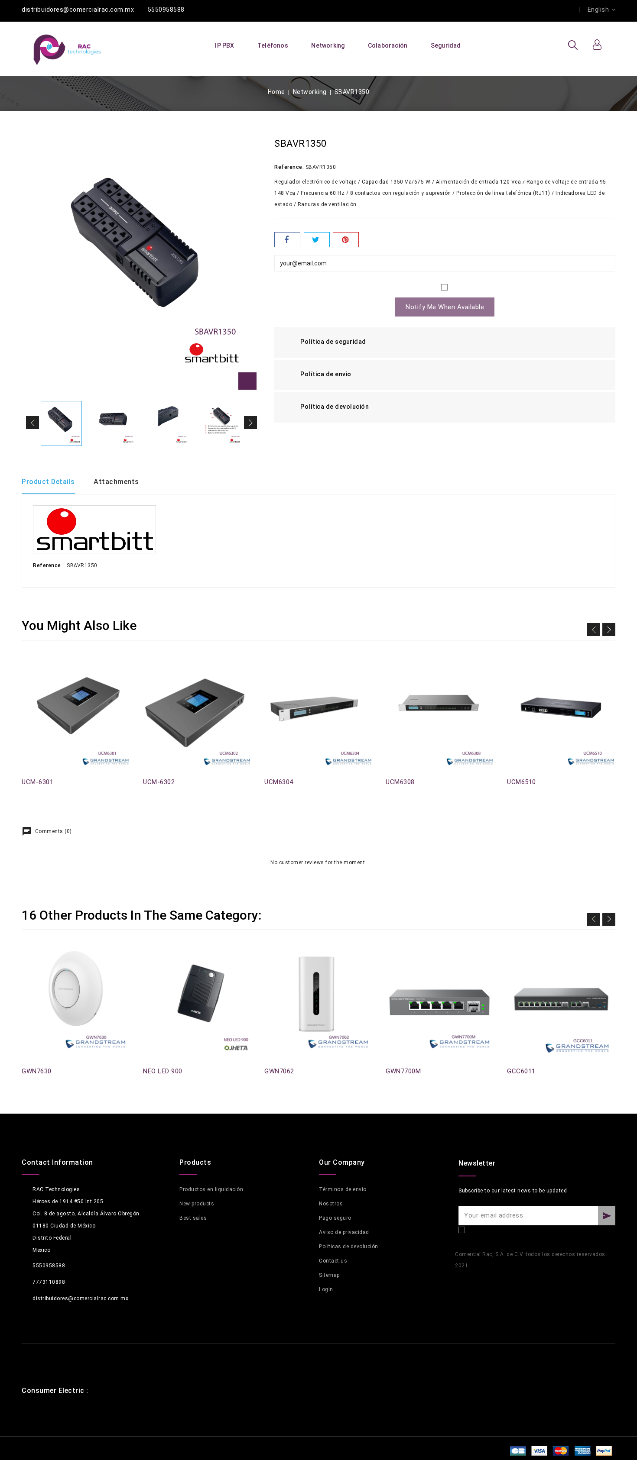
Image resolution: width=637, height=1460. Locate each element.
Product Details (48, 482)
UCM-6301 (37, 782)
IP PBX (224, 45)
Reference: (289, 167)
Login (326, 1289)
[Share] (287, 240)
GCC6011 (521, 1071)
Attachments (116, 482)
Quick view (26, 669)
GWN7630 (37, 1071)
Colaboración (387, 45)
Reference (47, 565)
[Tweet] (316, 240)
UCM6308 (400, 782)
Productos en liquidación (211, 1189)
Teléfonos (272, 45)
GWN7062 (279, 1071)
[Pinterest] (345, 240)
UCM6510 (521, 782)
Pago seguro (335, 1218)
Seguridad (446, 45)
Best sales (193, 1218)
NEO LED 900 (162, 1071)
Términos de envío (343, 1189)
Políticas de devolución (348, 1247)
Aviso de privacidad (344, 1232)
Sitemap (329, 1275)
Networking (327, 45)
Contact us (333, 1261)
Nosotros (331, 1204)
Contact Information (57, 1162)
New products (196, 1204)
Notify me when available (445, 307)
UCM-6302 (159, 782)
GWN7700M (403, 1071)
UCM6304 (278, 782)
